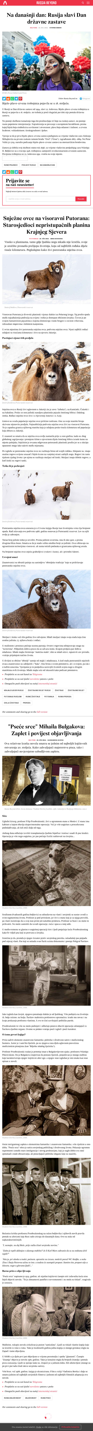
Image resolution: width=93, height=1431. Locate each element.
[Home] (5, 3)
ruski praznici (10, 165)
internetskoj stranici (47, 684)
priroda (26, 703)
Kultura (33, 28)
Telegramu (37, 674)
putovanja (49, 697)
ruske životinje (33, 697)
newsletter (34, 679)
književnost (31, 1398)
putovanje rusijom (13, 697)
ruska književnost (12, 1398)
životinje (59, 690)
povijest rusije (29, 165)
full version (42, 712)
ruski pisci (46, 1398)
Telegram (86, 99)
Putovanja (33, 239)
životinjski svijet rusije (39, 690)
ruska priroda (64, 697)
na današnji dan (47, 165)
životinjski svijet (76, 690)
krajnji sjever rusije (14, 690)
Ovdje (38, 1427)
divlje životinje (11, 703)
